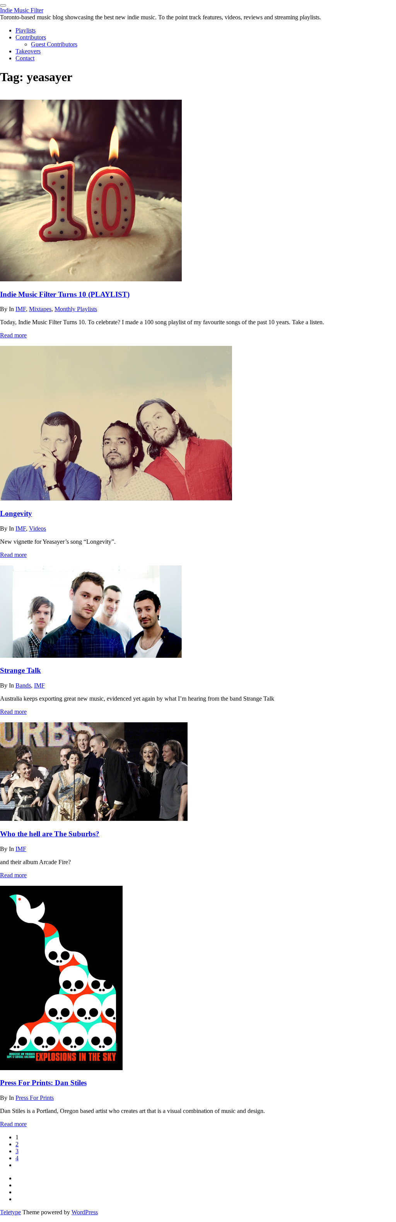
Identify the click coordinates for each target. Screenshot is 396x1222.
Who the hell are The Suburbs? (49, 834)
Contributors (30, 37)
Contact (24, 58)
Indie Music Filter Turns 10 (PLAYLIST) (65, 294)
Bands (23, 685)
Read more (13, 335)
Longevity (16, 513)
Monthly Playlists (76, 309)
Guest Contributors (54, 44)
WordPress (85, 1212)
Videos (37, 528)
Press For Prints (34, 1097)
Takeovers (28, 51)
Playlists (25, 30)
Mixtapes (40, 309)
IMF (20, 309)
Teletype (10, 1212)
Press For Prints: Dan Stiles (43, 1083)
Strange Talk (20, 670)
